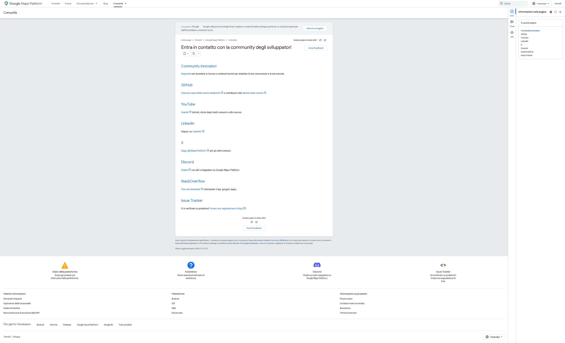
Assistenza (345, 308)
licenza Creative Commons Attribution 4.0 (274, 240)
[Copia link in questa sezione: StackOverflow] (208, 181)
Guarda (184, 112)
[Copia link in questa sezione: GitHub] (195, 85)
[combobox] (513, 3)
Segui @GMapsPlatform (193, 150)
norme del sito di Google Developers (242, 243)
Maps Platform (31, 4)
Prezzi (68, 3)
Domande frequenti (13, 299)
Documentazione (85, 3)
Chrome (53, 325)
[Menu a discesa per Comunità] (126, 3)
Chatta (184, 170)
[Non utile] (325, 40)
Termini (7, 337)
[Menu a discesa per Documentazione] (97, 3)
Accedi (558, 3)
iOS (173, 303)
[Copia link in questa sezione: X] (186, 143)
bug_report (551, 12)
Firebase (67, 325)
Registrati (186, 73)
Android (175, 299)
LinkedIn (187, 123)
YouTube (188, 104)
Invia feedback (315, 48)
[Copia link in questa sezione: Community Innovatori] (219, 66)
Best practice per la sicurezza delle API (21, 313)
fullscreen (555, 12)
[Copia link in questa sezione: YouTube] (198, 104)
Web (174, 308)
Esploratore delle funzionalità (17, 303)
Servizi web (177, 313)
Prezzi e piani (346, 299)
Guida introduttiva (12, 308)
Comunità (118, 3)
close (560, 12)
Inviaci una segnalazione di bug (226, 208)
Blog (105, 3)
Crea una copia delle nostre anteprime (200, 93)
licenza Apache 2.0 (191, 243)
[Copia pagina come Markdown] (194, 53)
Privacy (16, 337)
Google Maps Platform (215, 40)
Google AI (108, 325)
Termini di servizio (348, 313)
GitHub (187, 85)
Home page (186, 40)
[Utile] (320, 40)
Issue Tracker (192, 200)
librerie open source (252, 93)
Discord (187, 162)
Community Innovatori (199, 66)
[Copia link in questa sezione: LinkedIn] (197, 124)
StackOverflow (193, 181)
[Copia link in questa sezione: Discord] (197, 162)
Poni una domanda (190, 189)
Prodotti (56, 3)
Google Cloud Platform (87, 325)
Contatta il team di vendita (352, 303)
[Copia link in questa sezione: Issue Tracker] (206, 201)
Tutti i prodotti (125, 325)
